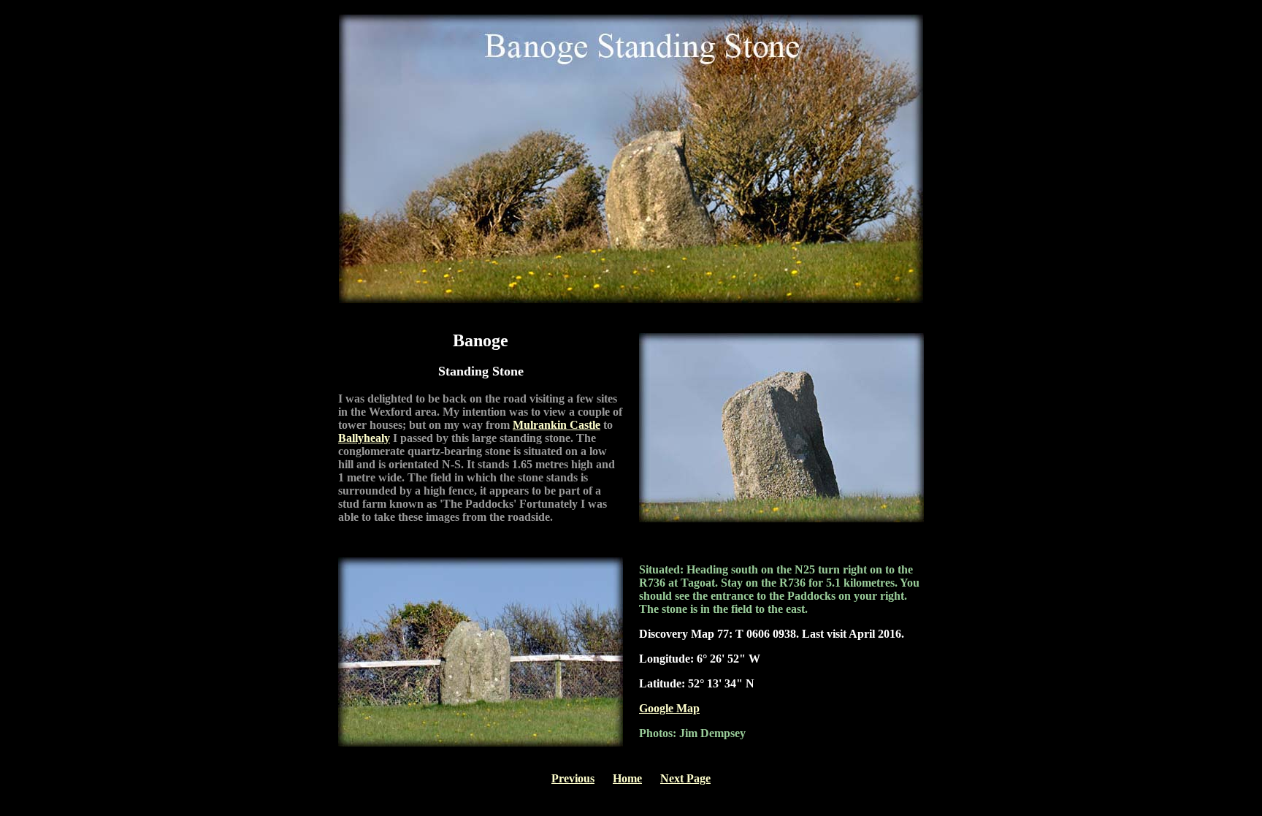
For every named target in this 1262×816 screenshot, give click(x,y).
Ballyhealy (364, 438)
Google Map (669, 708)
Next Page (685, 778)
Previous (572, 778)
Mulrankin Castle (556, 425)
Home (627, 778)
